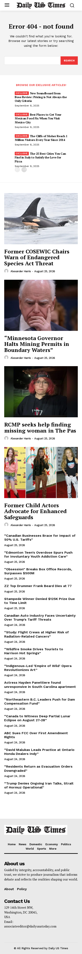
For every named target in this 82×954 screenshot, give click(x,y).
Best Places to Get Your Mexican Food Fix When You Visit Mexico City (38, 118)
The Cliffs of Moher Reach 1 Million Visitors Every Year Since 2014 (41, 138)
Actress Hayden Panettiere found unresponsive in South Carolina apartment (40, 684)
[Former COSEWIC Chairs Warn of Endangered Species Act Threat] (41, 218)
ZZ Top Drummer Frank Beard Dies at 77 (38, 586)
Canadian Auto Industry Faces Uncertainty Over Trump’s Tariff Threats (40, 617)
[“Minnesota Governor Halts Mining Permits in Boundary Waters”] (41, 305)
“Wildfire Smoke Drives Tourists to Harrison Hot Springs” (33, 651)
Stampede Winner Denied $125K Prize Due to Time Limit (39, 601)
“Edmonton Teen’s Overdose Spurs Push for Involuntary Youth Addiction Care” (38, 554)
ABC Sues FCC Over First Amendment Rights (36, 735)
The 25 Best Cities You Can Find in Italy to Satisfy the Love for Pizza (40, 157)
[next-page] (24, 169)
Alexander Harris (21, 271)
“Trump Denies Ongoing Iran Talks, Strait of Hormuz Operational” (39, 785)
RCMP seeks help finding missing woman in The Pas (40, 427)
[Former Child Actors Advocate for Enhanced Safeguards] (41, 472)
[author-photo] (7, 271)
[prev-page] (17, 169)
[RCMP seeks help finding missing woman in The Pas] (41, 391)
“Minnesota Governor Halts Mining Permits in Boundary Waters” (36, 343)
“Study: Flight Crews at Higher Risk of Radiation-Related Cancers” (36, 634)
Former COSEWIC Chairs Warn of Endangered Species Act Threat (36, 257)
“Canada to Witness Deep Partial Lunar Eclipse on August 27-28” (37, 718)
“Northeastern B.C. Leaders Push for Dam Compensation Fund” (39, 701)
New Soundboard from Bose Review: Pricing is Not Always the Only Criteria (41, 97)
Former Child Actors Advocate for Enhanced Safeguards (35, 511)
